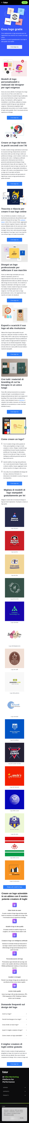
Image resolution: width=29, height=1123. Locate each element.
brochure (21, 400)
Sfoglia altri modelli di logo (14, 887)
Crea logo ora (14, 47)
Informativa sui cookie (9, 1114)
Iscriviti (24, 2)
